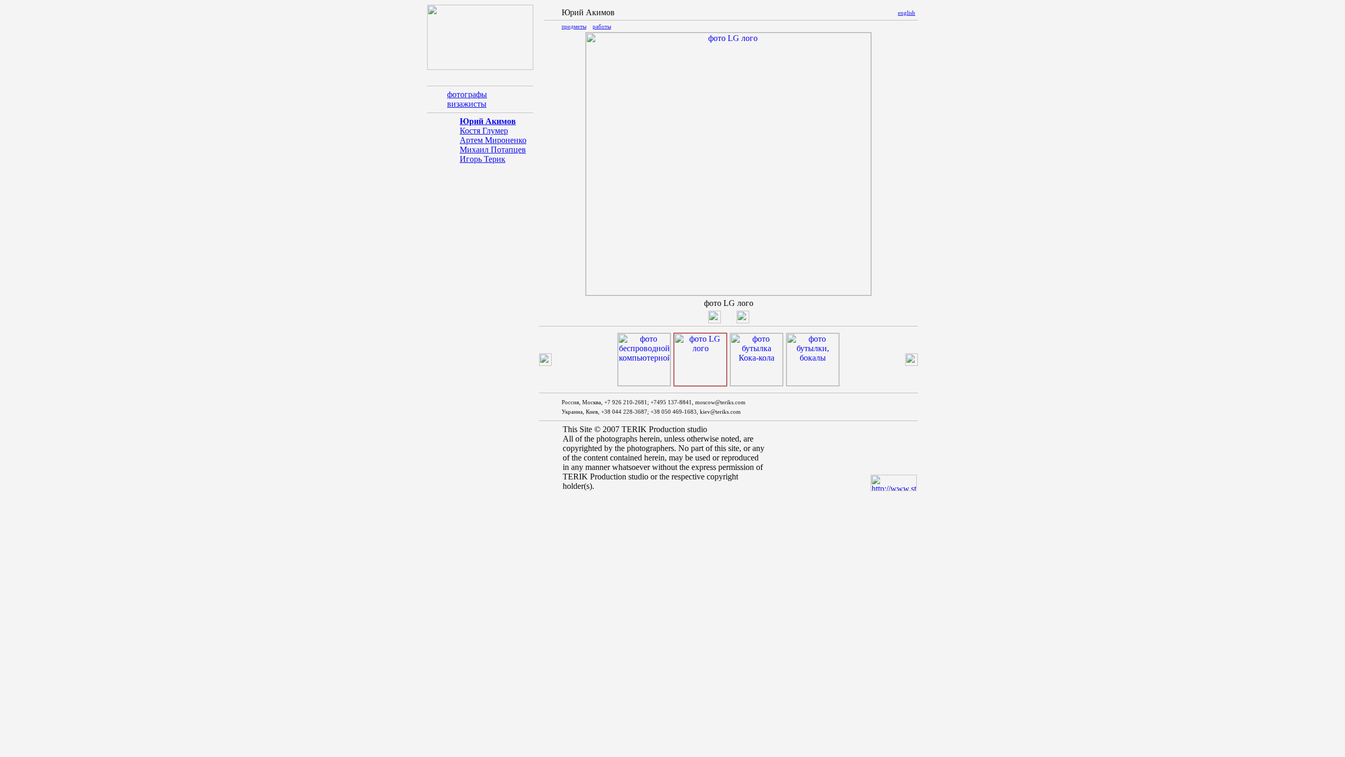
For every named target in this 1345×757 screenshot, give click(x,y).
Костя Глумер (484, 130)
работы (602, 26)
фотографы (467, 94)
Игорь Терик (482, 159)
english (906, 12)
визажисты (467, 103)
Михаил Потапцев (493, 149)
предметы (574, 26)
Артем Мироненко (493, 140)
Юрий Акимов (488, 121)
